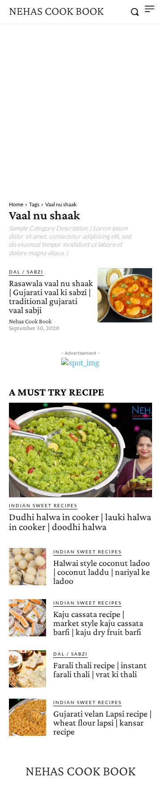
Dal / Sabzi (26, 271)
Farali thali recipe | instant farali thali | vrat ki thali (100, 669)
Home (16, 204)
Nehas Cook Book (30, 321)
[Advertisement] (80, 108)
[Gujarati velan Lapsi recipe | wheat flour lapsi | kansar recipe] (27, 717)
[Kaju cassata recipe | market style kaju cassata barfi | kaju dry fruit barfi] (27, 617)
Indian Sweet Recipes (43, 505)
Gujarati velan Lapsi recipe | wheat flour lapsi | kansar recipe (102, 722)
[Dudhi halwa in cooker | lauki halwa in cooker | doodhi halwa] (80, 450)
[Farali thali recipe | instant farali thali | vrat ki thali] (27, 668)
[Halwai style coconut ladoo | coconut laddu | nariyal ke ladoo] (27, 566)
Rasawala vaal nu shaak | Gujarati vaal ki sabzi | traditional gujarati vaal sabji (51, 296)
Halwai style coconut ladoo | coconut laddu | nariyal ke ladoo (101, 572)
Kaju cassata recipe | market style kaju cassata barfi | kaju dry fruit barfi (98, 623)
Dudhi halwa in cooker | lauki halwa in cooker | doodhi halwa (80, 521)
